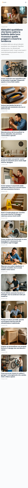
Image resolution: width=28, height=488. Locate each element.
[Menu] (25, 2)
